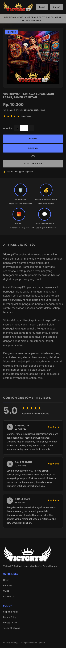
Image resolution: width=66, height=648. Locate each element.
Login (42, 7)
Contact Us (8, 596)
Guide (6, 591)
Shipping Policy (10, 611)
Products (7, 585)
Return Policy (9, 617)
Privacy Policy (10, 622)
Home (6, 580)
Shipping (19, 110)
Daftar (56, 7)
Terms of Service (11, 628)
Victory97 (9, 254)
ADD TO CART (33, 163)
